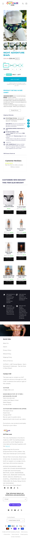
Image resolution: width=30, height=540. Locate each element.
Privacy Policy (7, 350)
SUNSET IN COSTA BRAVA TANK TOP (8, 276)
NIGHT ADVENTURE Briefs (13, 53)
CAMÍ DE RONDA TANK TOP (21, 276)
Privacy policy (7, 534)
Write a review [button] (15, 167)
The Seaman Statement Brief (9, 205)
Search (5, 346)
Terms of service (15, 534)
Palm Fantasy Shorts (21, 229)
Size (4, 62)
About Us (5, 343)
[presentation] (2, 46)
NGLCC (8, 446)
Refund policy (24, 531)
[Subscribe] (25, 499)
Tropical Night (21, 207)
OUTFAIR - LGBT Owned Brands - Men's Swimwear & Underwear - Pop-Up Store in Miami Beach (14, 366)
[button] (3, 3)
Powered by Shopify (15, 531)
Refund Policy (7, 354)
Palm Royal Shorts (8, 253)
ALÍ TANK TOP (21, 252)
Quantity (6, 69)
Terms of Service (8, 360)
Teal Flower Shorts (8, 229)
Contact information (15, 536)
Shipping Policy (7, 357)
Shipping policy (24, 534)
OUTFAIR (8, 531)
